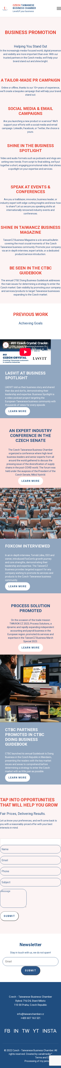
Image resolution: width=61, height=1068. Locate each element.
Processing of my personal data (41, 1061)
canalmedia (44, 1054)
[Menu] (59, 8)
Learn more (17, 411)
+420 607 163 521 (30, 1018)
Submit (9, 916)
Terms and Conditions (46, 1057)
